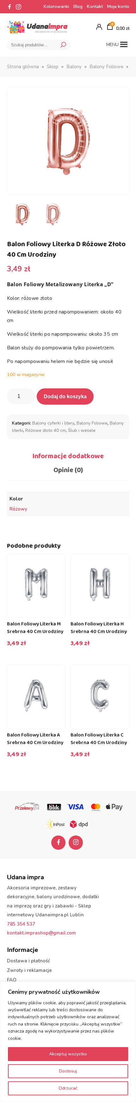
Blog (78, 6)
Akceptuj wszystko (68, 1054)
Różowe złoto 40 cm (45, 430)
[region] (68, 1041)
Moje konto (118, 6)
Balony (74, 66)
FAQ (11, 980)
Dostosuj (68, 1071)
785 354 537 (21, 924)
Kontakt (95, 6)
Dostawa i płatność (28, 961)
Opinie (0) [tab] (68, 470)
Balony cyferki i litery (53, 423)
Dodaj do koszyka (65, 396)
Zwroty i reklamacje (29, 970)
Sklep (53, 66)
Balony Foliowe (106, 66)
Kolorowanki (56, 6)
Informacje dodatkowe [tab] (68, 456)
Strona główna (23, 66)
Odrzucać (68, 1088)
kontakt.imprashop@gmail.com (41, 933)
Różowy (18, 509)
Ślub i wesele (82, 430)
